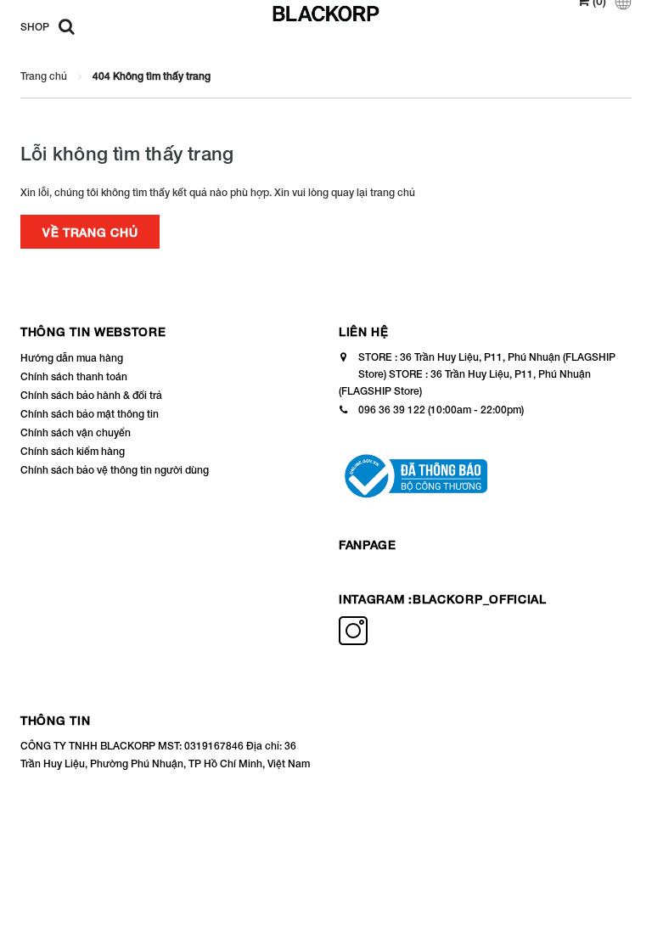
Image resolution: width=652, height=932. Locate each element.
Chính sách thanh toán (73, 376)
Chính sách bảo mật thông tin (89, 413)
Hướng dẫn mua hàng (71, 357)
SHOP (34, 26)
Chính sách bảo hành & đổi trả (91, 395)
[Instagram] (353, 641)
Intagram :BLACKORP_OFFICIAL (443, 599)
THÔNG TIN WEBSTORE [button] (93, 331)
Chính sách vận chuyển (75, 432)
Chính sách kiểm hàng (72, 451)
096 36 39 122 (391, 409)
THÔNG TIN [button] (55, 720)
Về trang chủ (90, 232)
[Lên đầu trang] (614, 881)
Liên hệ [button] (364, 331)
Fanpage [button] (367, 544)
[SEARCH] (62, 25)
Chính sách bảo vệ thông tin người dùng (114, 469)
